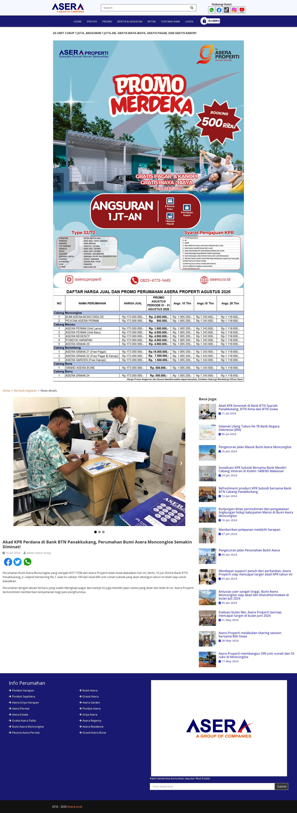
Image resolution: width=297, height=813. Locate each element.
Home (78, 21)
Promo (107, 21)
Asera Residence (92, 726)
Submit (281, 786)
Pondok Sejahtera (23, 696)
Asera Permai (20, 708)
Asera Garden (91, 702)
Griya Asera (89, 714)
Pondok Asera (91, 708)
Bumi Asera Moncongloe (28, 726)
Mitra (151, 21)
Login (189, 21)
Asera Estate (20, 714)
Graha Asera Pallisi (24, 720)
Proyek (92, 21)
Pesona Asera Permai (26, 733)
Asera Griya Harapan (25, 702)
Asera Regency (91, 720)
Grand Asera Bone (94, 733)
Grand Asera (90, 696)
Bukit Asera (89, 690)
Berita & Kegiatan (129, 21)
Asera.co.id (74, 807)
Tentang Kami (170, 21)
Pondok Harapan (23, 690)
